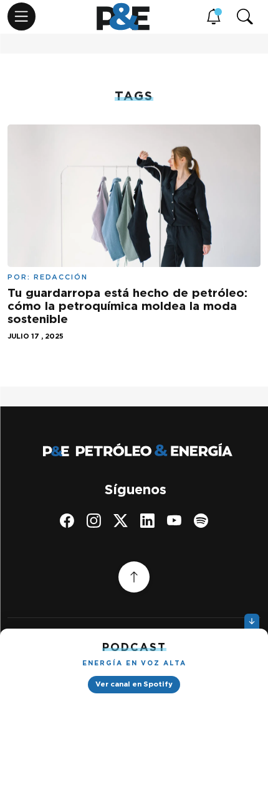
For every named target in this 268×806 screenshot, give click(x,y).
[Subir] (134, 577)
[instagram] (94, 521)
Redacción (61, 277)
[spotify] (201, 521)
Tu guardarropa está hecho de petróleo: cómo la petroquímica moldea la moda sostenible (127, 306)
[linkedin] (147, 521)
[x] (121, 521)
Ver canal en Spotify (134, 684)
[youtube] (174, 521)
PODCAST (134, 647)
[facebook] (67, 521)
